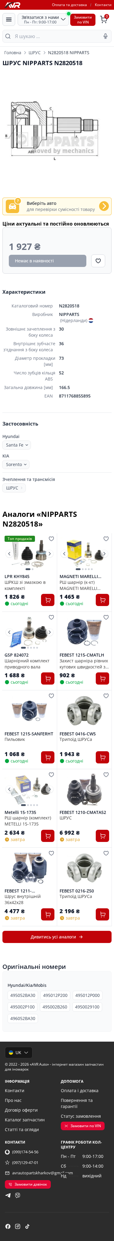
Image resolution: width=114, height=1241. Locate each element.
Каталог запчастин (25, 1120)
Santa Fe (14, 445)
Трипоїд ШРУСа (76, 739)
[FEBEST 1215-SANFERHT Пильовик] (29, 710)
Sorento (14, 464)
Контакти (103, 4)
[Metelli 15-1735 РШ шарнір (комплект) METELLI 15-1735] (29, 789)
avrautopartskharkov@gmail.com (42, 1173)
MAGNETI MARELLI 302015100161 (79, 576)
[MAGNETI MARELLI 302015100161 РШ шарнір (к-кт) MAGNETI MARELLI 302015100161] (84, 553)
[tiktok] (27, 1226)
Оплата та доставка (69, 4)
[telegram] (8, 1195)
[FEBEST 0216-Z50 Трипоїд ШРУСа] (84, 868)
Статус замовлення (81, 1116)
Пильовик (15, 739)
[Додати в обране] (98, 260)
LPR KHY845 (17, 576)
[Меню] (8, 19)
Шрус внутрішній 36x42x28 (23, 899)
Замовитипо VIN (83, 20)
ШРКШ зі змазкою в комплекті (25, 585)
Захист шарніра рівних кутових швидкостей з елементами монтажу (84, 663)
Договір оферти (21, 1110)
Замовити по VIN (86, 1125)
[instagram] (18, 1226)
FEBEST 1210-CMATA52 (83, 812)
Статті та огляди (22, 1129)
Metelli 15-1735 (20, 812)
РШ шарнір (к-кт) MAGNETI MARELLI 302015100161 (78, 585)
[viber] (18, 1195)
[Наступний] (49, 553)
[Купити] (47, 600)
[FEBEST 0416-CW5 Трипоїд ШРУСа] (84, 710)
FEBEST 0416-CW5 (78, 734)
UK (18, 1052)
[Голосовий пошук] (105, 36)
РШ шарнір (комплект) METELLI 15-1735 (28, 820)
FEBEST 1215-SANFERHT (29, 734)
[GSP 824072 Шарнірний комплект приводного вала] (29, 632)
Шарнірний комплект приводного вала (27, 663)
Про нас (13, 1100)
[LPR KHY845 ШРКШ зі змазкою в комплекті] (29, 553)
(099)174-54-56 (25, 1152)
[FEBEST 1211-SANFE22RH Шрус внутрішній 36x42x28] (29, 868)
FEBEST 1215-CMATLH (82, 655)
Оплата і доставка (79, 1090)
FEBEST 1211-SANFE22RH (18, 891)
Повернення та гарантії (77, 1103)
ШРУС (35, 52)
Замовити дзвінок (31, 1184)
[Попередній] (9, 553)
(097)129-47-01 (25, 1162)
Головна (12, 52)
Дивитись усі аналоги (53, 937)
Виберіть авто (41, 203)
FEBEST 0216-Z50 (77, 891)
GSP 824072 (17, 655)
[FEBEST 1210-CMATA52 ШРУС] (84, 789)
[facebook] (8, 1226)
